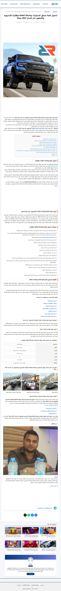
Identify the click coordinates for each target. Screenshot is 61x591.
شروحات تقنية (4, 4)
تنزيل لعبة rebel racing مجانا (50, 147)
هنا (46, 405)
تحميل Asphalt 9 (52, 311)
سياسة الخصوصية (26, 585)
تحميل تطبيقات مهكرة (25, 4)
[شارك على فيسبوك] (35, 515)
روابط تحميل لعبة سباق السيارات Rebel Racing (46, 152)
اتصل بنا (19, 585)
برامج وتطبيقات (36, 4)
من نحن (42, 585)
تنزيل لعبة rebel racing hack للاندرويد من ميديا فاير (46, 141)
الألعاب (50, 405)
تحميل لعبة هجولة (52, 301)
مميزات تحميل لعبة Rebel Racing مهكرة (48, 142)
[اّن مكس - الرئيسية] (55, 4)
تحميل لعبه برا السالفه (51, 306)
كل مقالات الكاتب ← (53, 486)
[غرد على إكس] (25, 515)
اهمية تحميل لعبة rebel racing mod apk (48, 144)
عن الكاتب (54, 154)
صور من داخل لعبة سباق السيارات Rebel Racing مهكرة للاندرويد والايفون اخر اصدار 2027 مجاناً (37, 151)
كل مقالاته (30, 574)
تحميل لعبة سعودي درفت (50, 314)
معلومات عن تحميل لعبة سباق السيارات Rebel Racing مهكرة (43, 149)
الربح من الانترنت (13, 4)
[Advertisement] (30, 34)
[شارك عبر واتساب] (28, 515)
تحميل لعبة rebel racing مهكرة (40, 128)
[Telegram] (30, 587)
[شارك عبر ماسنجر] (32, 515)
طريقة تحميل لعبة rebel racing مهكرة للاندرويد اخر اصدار (44, 146)
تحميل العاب (45, 4)
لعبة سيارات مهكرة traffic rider (48, 316)
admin (42, 22)
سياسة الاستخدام (35, 585)
